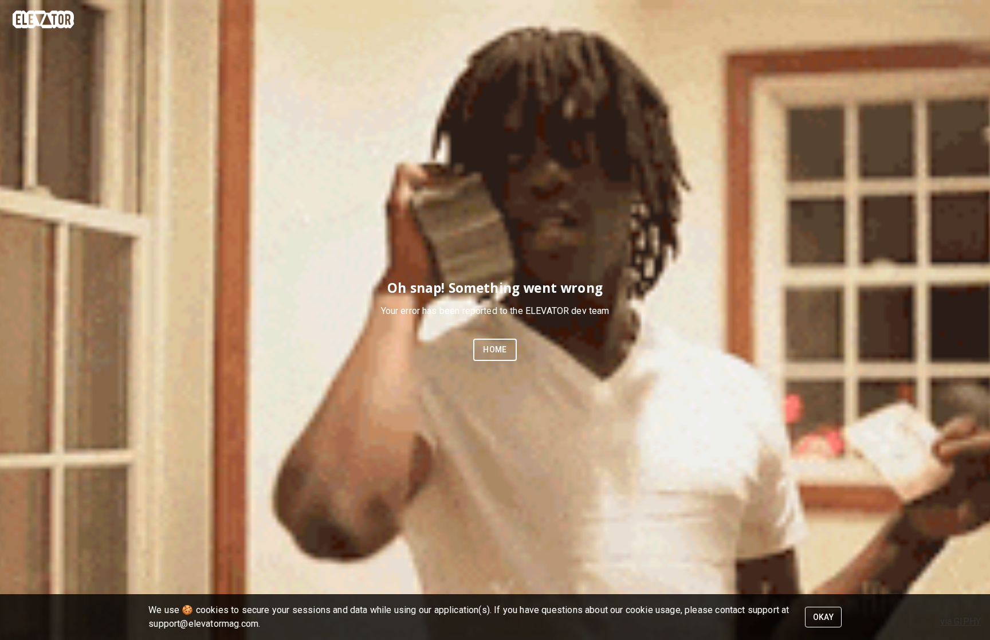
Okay (823, 617)
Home (495, 349)
